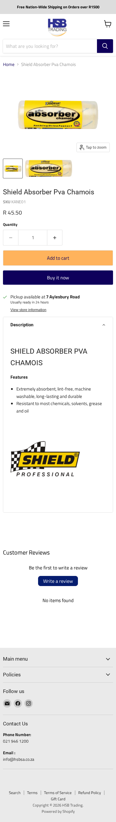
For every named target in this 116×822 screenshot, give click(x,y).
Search (15, 793)
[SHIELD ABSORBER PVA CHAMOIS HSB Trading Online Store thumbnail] (12, 168)
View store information (28, 310)
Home (9, 64)
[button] (58, 325)
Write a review (58, 581)
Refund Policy (89, 793)
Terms (32, 793)
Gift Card (58, 799)
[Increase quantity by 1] (54, 237)
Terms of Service (58, 793)
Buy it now (58, 277)
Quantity (10, 224)
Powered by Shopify (58, 811)
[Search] (105, 46)
